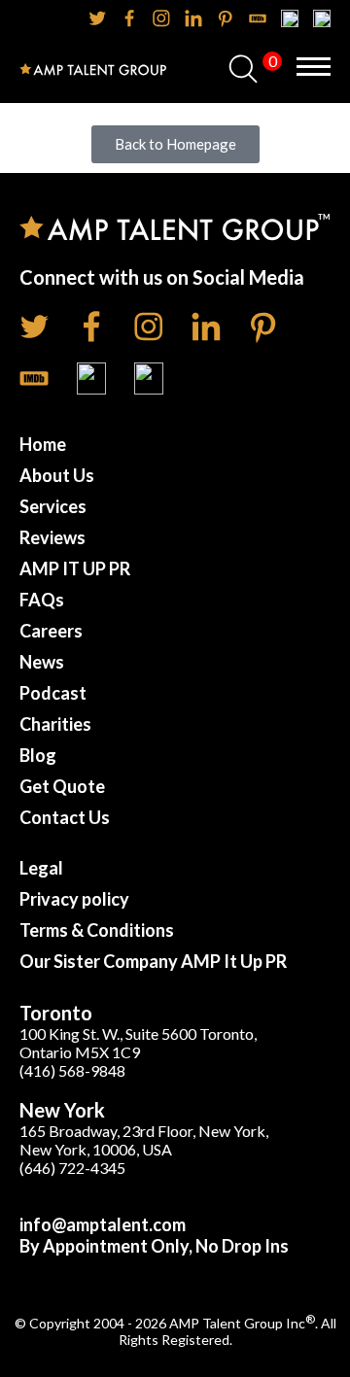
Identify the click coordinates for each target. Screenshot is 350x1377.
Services (53, 506)
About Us (56, 475)
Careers (51, 630)
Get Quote (62, 786)
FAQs (41, 599)
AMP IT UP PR (74, 568)
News (41, 661)
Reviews (52, 537)
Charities (55, 724)
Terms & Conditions (96, 930)
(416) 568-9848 (72, 1070)
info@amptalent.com (102, 1224)
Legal (41, 867)
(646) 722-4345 (72, 1167)
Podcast (53, 693)
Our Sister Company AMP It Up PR (153, 961)
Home (42, 444)
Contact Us (64, 817)
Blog (37, 755)
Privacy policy (74, 899)
